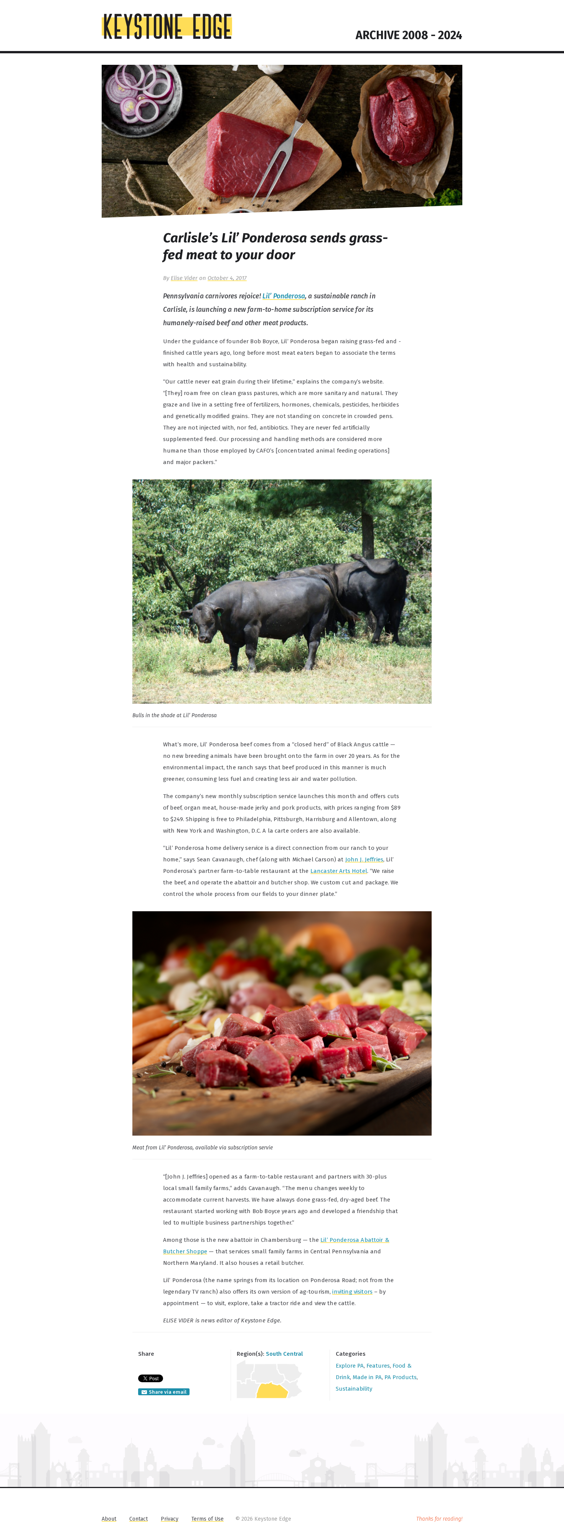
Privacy (169, 1519)
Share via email (167, 1392)
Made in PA (367, 1377)
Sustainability (354, 1388)
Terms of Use (207, 1519)
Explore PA (350, 1365)
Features (378, 1365)
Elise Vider (184, 278)
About (109, 1519)
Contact (138, 1519)
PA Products (400, 1377)
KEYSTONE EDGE (167, 26)
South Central (284, 1353)
